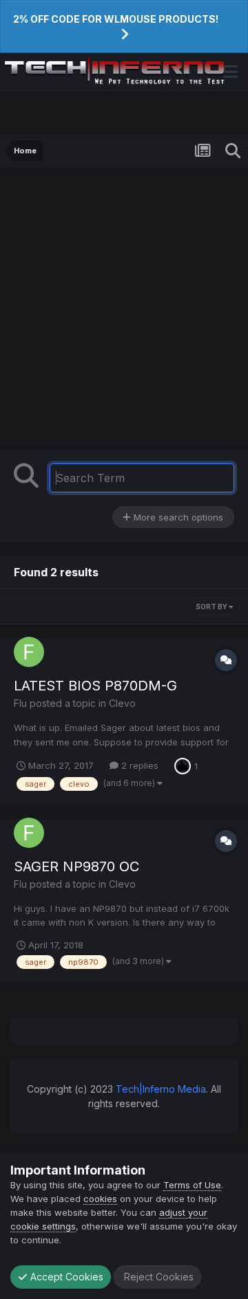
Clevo (122, 703)
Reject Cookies (157, 1276)
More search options (177, 517)
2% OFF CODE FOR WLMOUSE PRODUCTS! (115, 19)
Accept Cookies (65, 1276)
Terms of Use (192, 1184)
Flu (20, 703)
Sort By (212, 606)
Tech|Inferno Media (161, 1089)
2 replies (138, 765)
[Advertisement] (124, 312)
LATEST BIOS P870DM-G (95, 685)
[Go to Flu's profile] (29, 652)
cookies (100, 1198)
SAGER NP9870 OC (76, 866)
